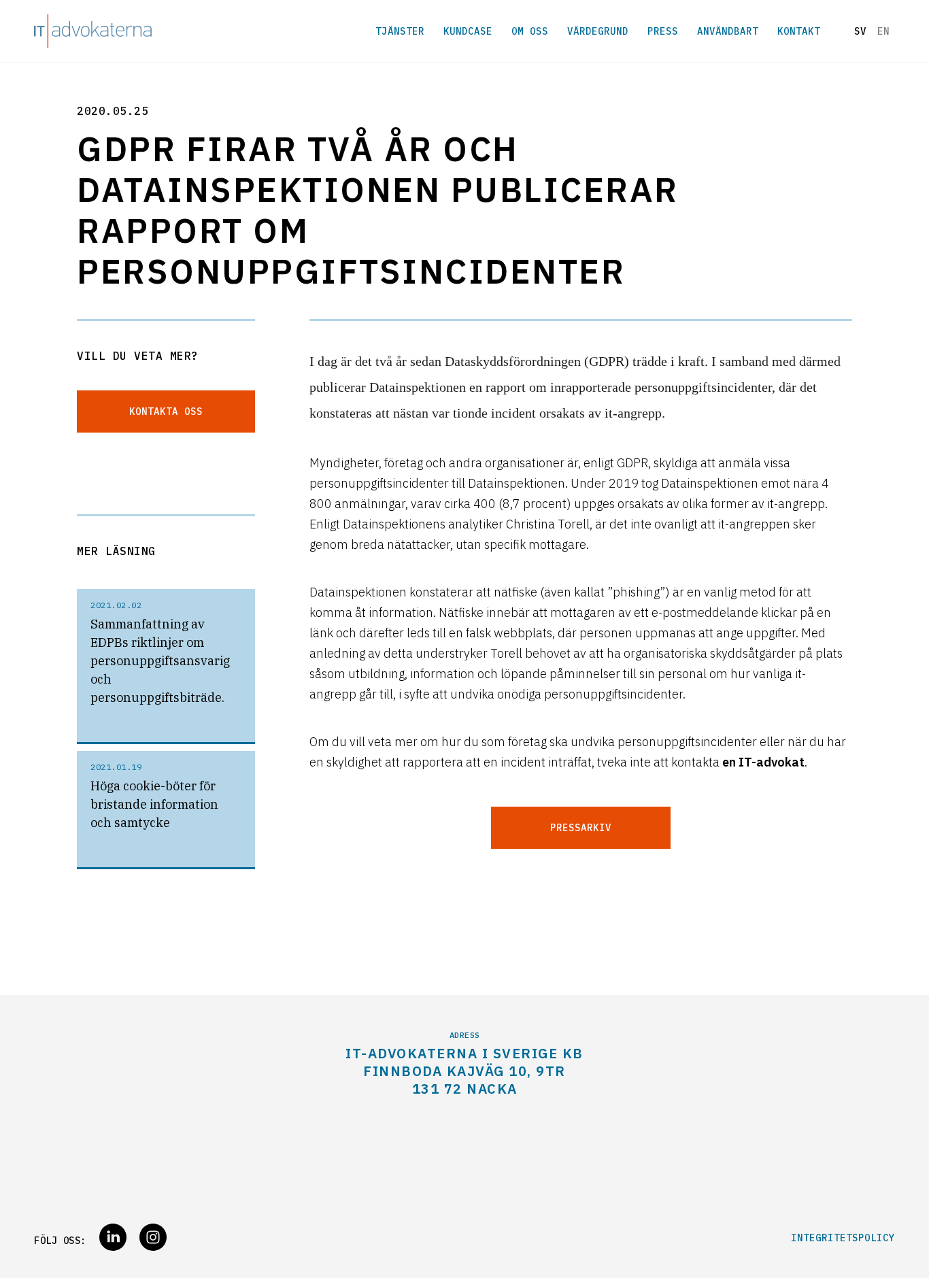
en (883, 31)
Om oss (529, 31)
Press (662, 31)
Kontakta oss (166, 411)
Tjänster (399, 31)
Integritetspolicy (843, 1238)
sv (860, 31)
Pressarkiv (580, 828)
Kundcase (467, 31)
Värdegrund (597, 31)
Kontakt (798, 31)
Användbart (727, 31)
